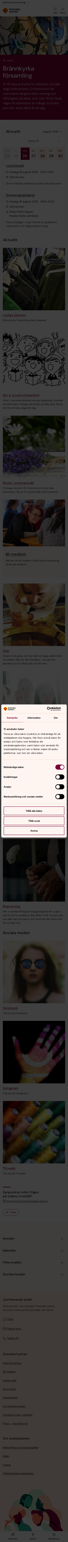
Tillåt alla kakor (34, 811)
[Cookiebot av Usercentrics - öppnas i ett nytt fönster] (50, 709)
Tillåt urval (34, 820)
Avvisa (34, 830)
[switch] (59, 777)
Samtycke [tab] (12, 717)
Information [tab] (34, 717)
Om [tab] (56, 717)
